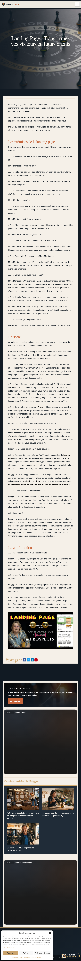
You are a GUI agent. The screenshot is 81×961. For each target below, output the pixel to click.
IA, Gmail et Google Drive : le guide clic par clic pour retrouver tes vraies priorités (23, 816)
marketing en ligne (31, 481)
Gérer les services (9, 947)
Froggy (41, 407)
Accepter (10, 953)
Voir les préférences (42, 953)
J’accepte (40, 635)
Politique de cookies (17, 957)
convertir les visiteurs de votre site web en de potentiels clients (38, 485)
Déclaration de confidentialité (32, 957)
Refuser (26, 953)
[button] (50, 933)
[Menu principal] (77, 4)
